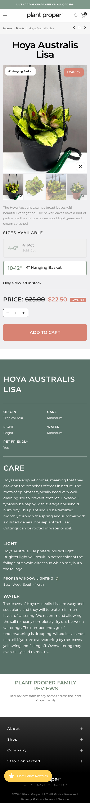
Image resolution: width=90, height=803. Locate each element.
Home (7, 28)
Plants (20, 28)
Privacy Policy (31, 799)
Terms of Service (57, 799)
